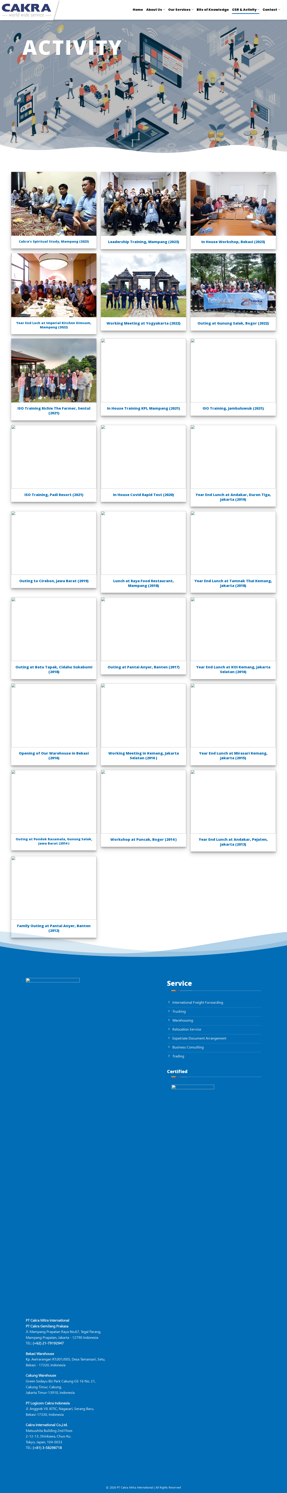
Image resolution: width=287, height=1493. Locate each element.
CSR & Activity (244, 9)
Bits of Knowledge (213, 9)
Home (138, 9)
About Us (154, 9)
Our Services (179, 9)
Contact (270, 9)
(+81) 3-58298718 (47, 1447)
